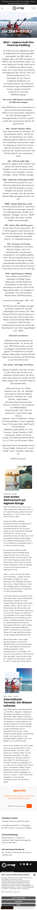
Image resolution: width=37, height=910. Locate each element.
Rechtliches (8, 872)
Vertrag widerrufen (7, 908)
